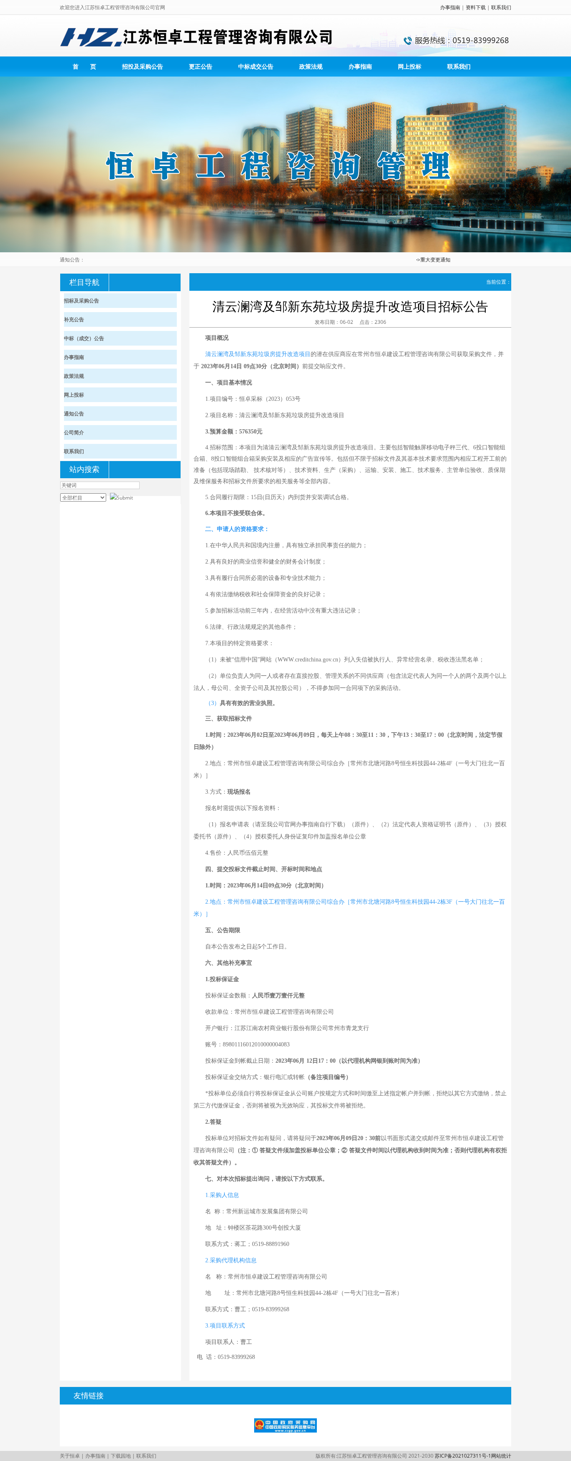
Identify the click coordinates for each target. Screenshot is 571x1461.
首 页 (84, 66)
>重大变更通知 (420, 259)
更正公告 (200, 66)
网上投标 (409, 66)
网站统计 (501, 1455)
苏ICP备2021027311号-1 (463, 1455)
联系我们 (501, 7)
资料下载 (476, 7)
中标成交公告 (255, 66)
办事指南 (450, 7)
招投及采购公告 (142, 66)
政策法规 (311, 66)
